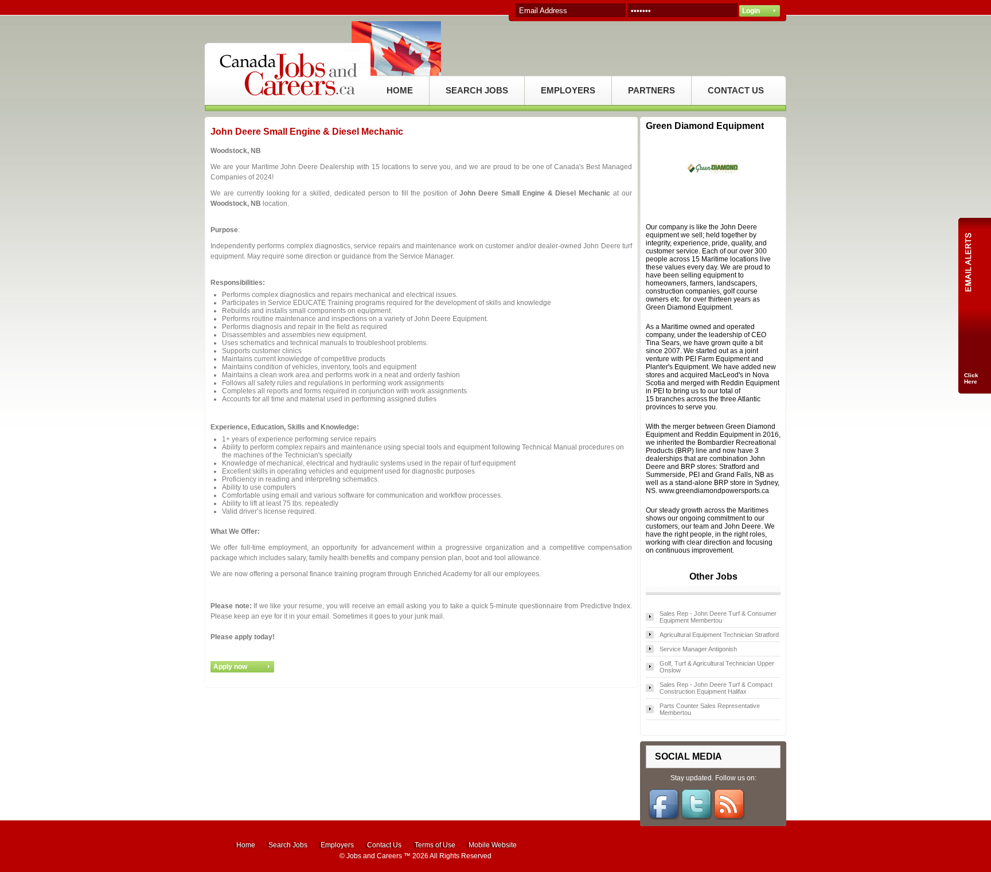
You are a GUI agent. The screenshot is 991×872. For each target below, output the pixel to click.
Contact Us (384, 845)
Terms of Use (435, 845)
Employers (337, 845)
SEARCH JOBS (477, 90)
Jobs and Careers (374, 856)
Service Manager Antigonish (698, 649)
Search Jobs (287, 845)
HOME (400, 90)
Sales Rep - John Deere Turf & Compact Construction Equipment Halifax (716, 688)
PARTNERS (651, 90)
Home (245, 845)
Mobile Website (493, 845)
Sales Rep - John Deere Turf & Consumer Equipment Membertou (718, 617)
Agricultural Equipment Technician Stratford (719, 634)
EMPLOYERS (568, 90)
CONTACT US (736, 90)
